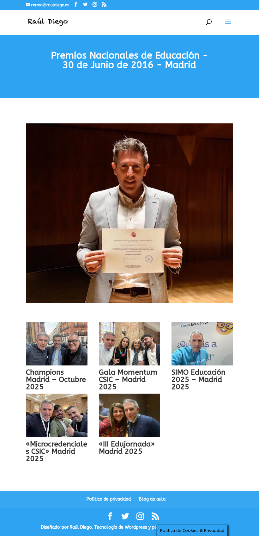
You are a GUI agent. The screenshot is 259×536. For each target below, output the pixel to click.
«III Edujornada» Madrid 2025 (127, 448)
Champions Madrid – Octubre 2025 (56, 379)
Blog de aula (152, 499)
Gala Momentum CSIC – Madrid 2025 (128, 379)
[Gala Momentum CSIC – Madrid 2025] (129, 343)
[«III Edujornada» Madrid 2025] (129, 415)
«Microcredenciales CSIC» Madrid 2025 (56, 451)
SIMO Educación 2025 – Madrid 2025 (199, 379)
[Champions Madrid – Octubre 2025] (56, 343)
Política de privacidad (109, 499)
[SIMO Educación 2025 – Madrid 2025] (202, 343)
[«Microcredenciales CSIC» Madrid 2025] (56, 415)
